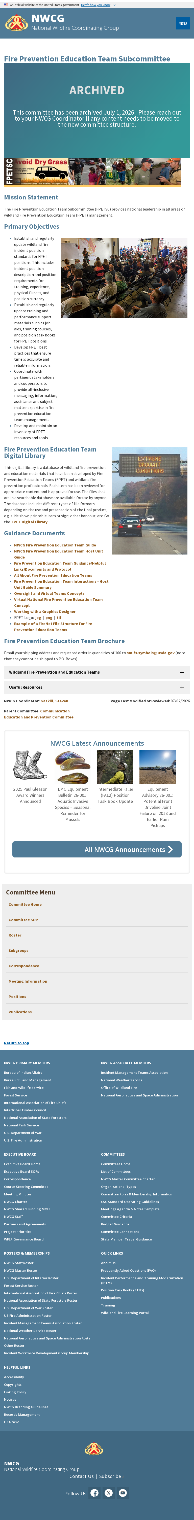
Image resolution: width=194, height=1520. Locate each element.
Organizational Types (118, 1186)
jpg (38, 617)
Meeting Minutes (17, 1194)
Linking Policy (15, 1392)
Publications (20, 1011)
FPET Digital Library (29, 521)
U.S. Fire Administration (23, 1140)
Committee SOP (23, 919)
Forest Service (15, 1095)
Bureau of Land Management (27, 1080)
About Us (108, 1263)
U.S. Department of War (23, 1132)
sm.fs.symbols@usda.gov (151, 652)
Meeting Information (28, 981)
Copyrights (12, 1384)
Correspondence (24, 965)
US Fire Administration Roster (28, 1315)
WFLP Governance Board (24, 1239)
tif (59, 617)
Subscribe (110, 1476)
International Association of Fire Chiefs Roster (40, 1293)
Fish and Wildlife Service (24, 1087)
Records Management (22, 1414)
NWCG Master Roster (20, 1270)
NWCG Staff (13, 1216)
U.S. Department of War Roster (28, 1308)
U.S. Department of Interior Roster (31, 1278)
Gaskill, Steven (54, 700)
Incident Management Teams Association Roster (43, 1323)
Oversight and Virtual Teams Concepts (49, 593)
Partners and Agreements (25, 1224)
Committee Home (25, 904)
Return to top (16, 1042)
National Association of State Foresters (35, 1117)
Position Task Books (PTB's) (122, 1290)
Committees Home (116, 1164)
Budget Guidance (115, 1224)
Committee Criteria (116, 1216)
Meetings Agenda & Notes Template (130, 1209)
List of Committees (116, 1171)
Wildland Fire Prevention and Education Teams (54, 672)
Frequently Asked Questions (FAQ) (128, 1270)
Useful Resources (25, 687)
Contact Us (81, 1476)
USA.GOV (11, 1422)
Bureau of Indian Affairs (23, 1072)
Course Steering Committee (26, 1186)
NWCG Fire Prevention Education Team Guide (55, 544)
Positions (17, 996)
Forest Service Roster (21, 1285)
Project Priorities (17, 1231)
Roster (15, 935)
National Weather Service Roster (30, 1330)
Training (108, 1305)
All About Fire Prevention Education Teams (53, 575)
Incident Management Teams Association (134, 1072)
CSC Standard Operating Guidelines (130, 1201)
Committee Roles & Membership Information (136, 1194)
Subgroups (19, 950)
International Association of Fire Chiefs (35, 1102)
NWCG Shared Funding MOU (27, 1209)
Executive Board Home (22, 1164)
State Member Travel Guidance (126, 1239)
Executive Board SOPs (21, 1171)
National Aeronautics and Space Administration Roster (48, 1338)
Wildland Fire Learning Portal (125, 1312)
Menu (183, 23)
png (49, 617)
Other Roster (14, 1345)
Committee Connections (120, 1231)
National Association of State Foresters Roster (41, 1300)
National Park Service (21, 1125)
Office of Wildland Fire (119, 1087)
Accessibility (14, 1377)
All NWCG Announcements (125, 849)
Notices (10, 1399)
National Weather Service (121, 1080)
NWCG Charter (15, 1201)
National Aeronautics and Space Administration (139, 1095)
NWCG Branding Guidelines (26, 1407)
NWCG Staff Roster (19, 1263)
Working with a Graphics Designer (45, 611)
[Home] (16, 23)
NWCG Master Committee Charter (128, 1179)
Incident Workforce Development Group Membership (46, 1353)
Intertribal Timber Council (25, 1110)
